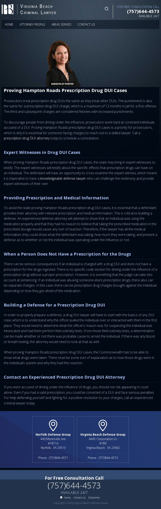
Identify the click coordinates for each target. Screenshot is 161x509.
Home (9, 24)
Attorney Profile (32, 24)
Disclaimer (94, 497)
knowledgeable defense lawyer (63, 178)
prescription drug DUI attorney (26, 138)
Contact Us (86, 24)
